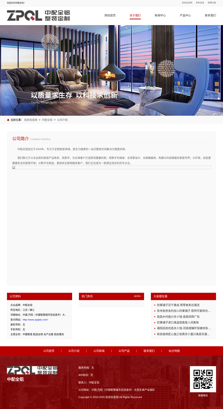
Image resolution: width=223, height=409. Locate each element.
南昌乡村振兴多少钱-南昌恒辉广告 (178, 316)
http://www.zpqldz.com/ (35, 319)
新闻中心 (160, 15)
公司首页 (48, 350)
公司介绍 (62, 119)
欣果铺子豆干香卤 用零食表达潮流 (178, 305)
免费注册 (212, 3)
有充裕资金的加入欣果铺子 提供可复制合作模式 (186, 310)
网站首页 (110, 15)
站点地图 (174, 350)
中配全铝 (47, 119)
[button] (111, 107)
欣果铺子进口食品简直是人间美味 (178, 322)
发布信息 (200, 3)
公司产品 (124, 350)
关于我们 (135, 15)
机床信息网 (187, 3)
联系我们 (210, 15)
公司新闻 (99, 350)
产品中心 (185, 15)
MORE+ (137, 296)
